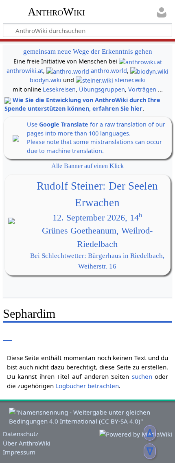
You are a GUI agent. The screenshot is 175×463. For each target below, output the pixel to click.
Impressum (19, 452)
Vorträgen (142, 89)
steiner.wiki (130, 80)
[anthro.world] (67, 70)
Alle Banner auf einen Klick (87, 165)
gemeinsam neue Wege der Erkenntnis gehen (87, 51)
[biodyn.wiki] (149, 70)
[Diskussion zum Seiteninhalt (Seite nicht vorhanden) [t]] (25, 335)
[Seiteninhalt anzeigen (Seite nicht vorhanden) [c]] (7, 335)
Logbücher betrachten (87, 386)
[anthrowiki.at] (140, 61)
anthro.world (109, 70)
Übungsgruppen (102, 89)
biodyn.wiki (45, 80)
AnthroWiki (56, 11)
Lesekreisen (59, 89)
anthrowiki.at (25, 70)
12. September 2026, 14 (97, 218)
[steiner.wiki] (94, 80)
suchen (142, 376)
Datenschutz (20, 434)
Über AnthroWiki (26, 443)
